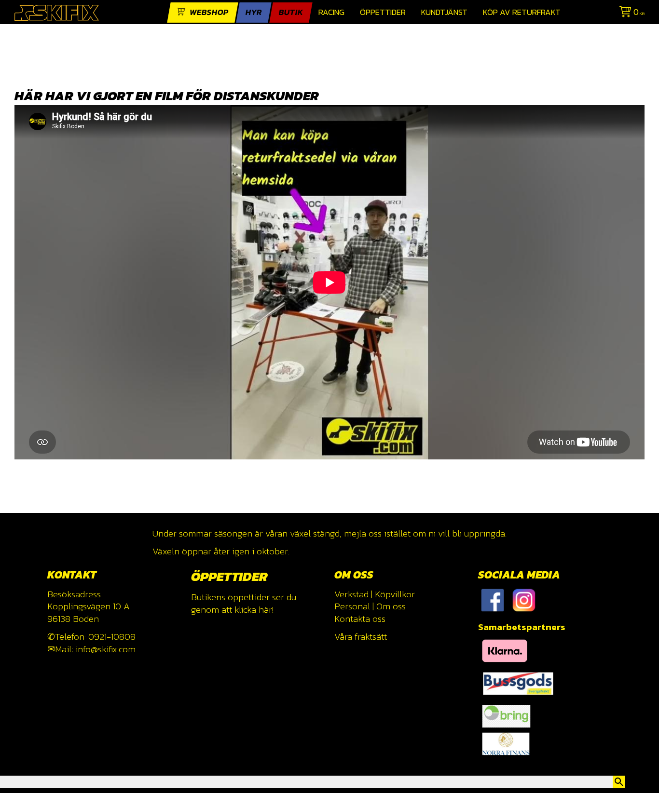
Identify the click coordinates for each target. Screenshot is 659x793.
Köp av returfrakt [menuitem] (522, 12)
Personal (352, 606)
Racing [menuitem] (331, 12)
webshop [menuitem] (209, 12)
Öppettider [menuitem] (383, 12)
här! (266, 610)
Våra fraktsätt (360, 637)
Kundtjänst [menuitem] (444, 12)
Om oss (391, 606)
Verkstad (351, 594)
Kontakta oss (359, 619)
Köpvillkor (395, 594)
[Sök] (619, 782)
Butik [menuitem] (291, 12)
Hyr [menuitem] (254, 12)
